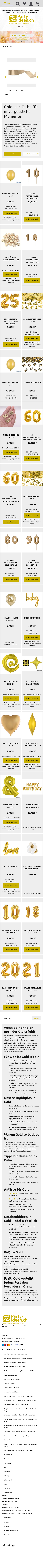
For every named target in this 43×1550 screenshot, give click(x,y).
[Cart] (37, 3)
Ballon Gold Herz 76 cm (11, 744)
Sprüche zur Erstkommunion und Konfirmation (18, 1450)
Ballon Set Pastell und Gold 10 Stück (32, 868)
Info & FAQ (7, 1488)
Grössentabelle (8, 1492)
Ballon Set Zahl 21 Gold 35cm (32, 989)
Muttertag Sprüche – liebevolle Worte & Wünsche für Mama (20, 1445)
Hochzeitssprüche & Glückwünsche (15, 1362)
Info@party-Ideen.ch (12, 1498)
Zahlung (6, 1475)
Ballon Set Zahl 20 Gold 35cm (10, 989)
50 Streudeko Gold (32, 383)
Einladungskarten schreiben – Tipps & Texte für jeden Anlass (20, 1420)
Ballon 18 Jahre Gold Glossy (11, 619)
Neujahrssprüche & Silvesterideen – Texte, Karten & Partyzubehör (20, 1410)
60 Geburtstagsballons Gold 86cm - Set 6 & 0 (32, 437)
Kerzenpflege (8, 1440)
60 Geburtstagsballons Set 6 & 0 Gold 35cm (11, 499)
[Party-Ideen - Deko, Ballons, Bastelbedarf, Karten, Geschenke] (21, 19)
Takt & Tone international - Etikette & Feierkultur (19, 1431)
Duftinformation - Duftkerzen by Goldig (16, 1436)
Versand (6, 1459)
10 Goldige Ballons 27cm (10, 195)
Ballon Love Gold (11, 866)
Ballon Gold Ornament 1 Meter (32, 744)
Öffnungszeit (8, 1480)
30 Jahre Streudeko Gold (32, 320)
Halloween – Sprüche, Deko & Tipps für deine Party (20, 1415)
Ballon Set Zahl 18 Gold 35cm (32, 931)
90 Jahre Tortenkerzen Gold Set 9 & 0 (32, 562)
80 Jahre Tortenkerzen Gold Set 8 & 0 (10, 562)
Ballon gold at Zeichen (11, 683)
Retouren (7, 1471)
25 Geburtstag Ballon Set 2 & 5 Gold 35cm (11, 321)
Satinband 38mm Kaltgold (15, 90)
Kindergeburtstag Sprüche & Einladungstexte (18, 1358)
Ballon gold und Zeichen (11, 806)
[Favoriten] (24, 3)
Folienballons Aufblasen (11, 1387)
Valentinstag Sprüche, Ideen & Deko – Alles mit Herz (20, 1400)
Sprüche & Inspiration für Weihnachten (16, 1404)
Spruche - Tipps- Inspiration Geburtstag (16, 1354)
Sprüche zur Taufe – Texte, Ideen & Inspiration (18, 1396)
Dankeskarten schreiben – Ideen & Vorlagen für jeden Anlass (20, 1426)
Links (5, 1484)
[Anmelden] (31, 3)
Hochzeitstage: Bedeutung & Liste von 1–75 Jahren (20, 1371)
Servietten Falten (9, 1383)
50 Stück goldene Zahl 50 (11, 436)
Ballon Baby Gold (32, 618)
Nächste (36, 1018)
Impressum (7, 1463)
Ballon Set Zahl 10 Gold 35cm (10, 931)
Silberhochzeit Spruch (10, 1375)
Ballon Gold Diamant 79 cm (32, 683)
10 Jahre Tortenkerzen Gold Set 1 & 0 (32, 196)
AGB (5, 1467)
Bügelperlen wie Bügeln (11, 1392)
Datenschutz (8, 1454)
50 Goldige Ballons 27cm (10, 384)
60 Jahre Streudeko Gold (32, 498)
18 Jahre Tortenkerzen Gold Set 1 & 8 (32, 260)
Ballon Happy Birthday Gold (32, 806)
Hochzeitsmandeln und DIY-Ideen (14, 1366)
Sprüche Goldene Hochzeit (12, 1379)
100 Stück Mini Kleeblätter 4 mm (11, 259)
